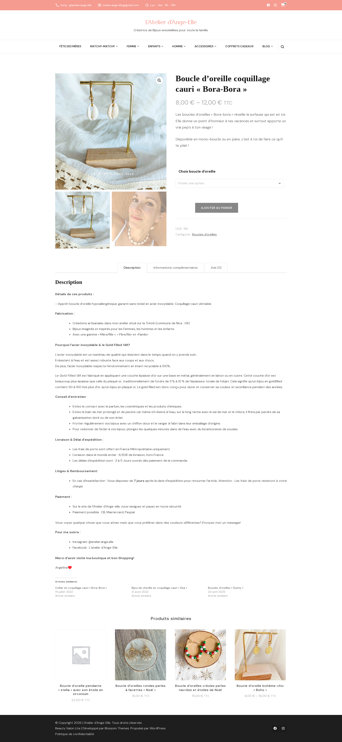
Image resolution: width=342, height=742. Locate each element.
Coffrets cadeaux (239, 46)
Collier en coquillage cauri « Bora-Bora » (81, 588)
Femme (131, 46)
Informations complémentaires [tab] (176, 268)
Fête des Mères (70, 46)
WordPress (157, 728)
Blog (266, 46)
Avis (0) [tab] (216, 268)
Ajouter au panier (80, 658)
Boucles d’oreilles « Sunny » (225, 588)
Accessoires (204, 46)
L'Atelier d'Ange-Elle (171, 22)
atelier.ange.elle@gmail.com (121, 5)
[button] (159, 80)
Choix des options (140, 656)
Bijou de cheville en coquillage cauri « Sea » (159, 588)
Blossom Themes (117, 728)
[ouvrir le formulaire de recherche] (282, 46)
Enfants (154, 46)
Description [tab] (132, 268)
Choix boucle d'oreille (197, 171)
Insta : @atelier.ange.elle (76, 5)
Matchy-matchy (102, 46)
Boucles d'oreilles (204, 234)
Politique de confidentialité (74, 734)
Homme (177, 46)
